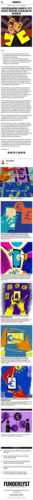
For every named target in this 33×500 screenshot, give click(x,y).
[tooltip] (9, 153)
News (17, 5)
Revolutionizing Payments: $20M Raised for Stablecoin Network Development (15, 316)
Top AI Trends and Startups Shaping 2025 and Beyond (14, 358)
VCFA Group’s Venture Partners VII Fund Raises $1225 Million (16, 275)
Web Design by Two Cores (16, 495)
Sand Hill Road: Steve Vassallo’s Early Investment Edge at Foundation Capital (15, 399)
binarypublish (10, 161)
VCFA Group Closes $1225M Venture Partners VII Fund (14, 234)
